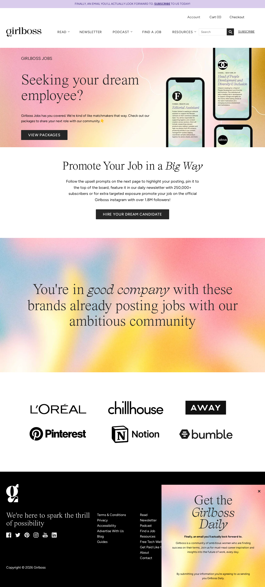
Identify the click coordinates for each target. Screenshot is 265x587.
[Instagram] (36, 536)
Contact (146, 558)
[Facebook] (8, 536)
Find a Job (151, 32)
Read (61, 32)
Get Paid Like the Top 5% (158, 547)
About (144, 552)
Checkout (237, 17)
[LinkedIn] (54, 536)
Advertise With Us (110, 531)
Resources (182, 32)
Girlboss (40, 567)
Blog (100, 536)
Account (193, 17)
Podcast (121, 32)
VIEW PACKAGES (44, 135)
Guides (102, 542)
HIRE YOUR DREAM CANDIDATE (132, 214)
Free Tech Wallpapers (155, 542)
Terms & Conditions (111, 515)
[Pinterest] (26, 536)
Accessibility (106, 526)
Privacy (102, 520)
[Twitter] (17, 536)
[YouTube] (45, 536)
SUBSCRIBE (162, 4)
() (215, 17)
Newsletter (91, 32)
